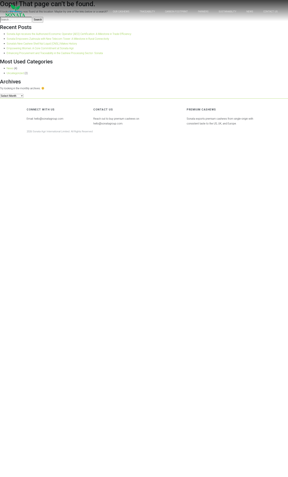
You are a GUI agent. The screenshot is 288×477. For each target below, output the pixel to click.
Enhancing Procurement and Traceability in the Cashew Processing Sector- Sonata (55, 53)
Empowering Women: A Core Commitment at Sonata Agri (40, 48)
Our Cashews (121, 11)
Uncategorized (15, 73)
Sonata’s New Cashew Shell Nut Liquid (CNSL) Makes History (42, 43)
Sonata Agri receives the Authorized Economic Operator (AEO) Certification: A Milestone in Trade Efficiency (69, 34)
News (249, 11)
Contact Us (270, 11)
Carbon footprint (176, 11)
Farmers (203, 11)
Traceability (147, 11)
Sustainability (227, 11)
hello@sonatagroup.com (48, 118)
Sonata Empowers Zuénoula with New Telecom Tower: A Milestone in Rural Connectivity (58, 38)
